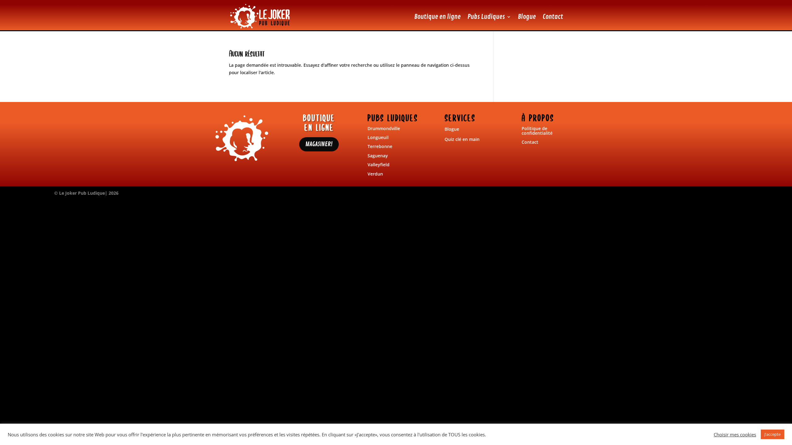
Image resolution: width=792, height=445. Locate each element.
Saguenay (378, 156)
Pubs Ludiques (486, 17)
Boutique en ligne (437, 17)
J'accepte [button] (772, 434)
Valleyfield (379, 164)
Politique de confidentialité (537, 130)
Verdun (375, 174)
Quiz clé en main (462, 139)
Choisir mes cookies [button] (735, 434)
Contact (553, 17)
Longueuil (378, 137)
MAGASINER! (319, 144)
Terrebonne (380, 146)
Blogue (527, 17)
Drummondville (384, 128)
